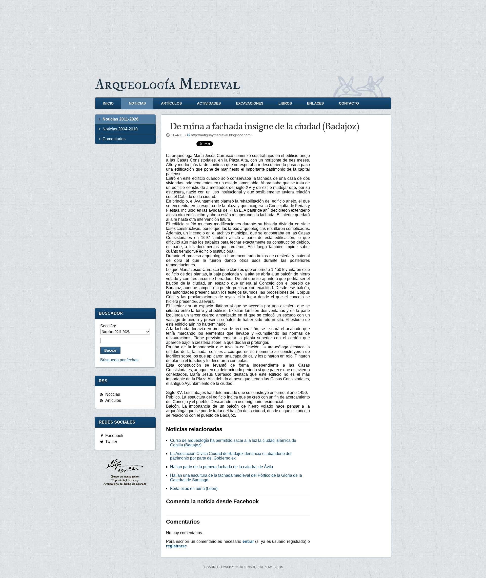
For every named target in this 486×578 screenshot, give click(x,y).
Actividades (209, 103)
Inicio (108, 103)
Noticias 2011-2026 (120, 119)
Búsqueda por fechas (119, 360)
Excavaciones (249, 103)
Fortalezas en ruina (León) (193, 488)
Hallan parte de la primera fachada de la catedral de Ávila (221, 467)
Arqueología (167, 84)
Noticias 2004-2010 (120, 129)
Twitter (111, 442)
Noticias (137, 103)
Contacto (349, 103)
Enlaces (315, 103)
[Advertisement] (243, 35)
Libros (285, 103)
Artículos (171, 103)
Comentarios (114, 139)
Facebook (114, 435)
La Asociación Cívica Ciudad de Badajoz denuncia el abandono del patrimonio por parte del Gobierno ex (230, 455)
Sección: (108, 326)
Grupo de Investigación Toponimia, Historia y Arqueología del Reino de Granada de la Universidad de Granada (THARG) (125, 473)
